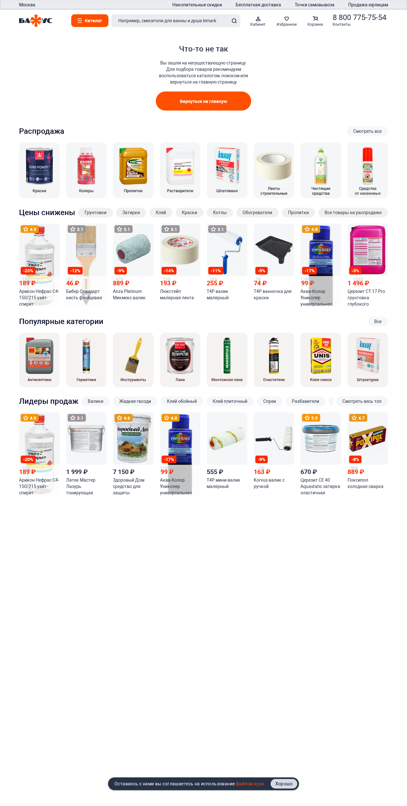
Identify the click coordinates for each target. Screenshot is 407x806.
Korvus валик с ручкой (269, 483)
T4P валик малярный (218, 294)
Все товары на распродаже (353, 212)
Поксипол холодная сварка (365, 483)
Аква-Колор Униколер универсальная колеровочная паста (316, 298)
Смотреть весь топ (362, 401)
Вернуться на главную (203, 101)
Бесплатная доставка (258, 4)
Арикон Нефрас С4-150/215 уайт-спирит (39, 298)
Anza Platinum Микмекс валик (129, 294)
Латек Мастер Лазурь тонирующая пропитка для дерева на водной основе (84, 487)
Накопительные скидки (197, 4)
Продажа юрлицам (368, 4)
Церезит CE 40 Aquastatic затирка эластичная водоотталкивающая (320, 487)
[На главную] (35, 21)
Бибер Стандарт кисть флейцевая (84, 294)
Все (378, 321)
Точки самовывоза (315, 4)
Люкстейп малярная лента (177, 294)
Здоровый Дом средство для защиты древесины (128, 487)
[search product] (234, 20)
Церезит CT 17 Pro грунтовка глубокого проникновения (366, 298)
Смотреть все (367, 131)
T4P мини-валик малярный (223, 483)
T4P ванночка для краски (273, 294)
